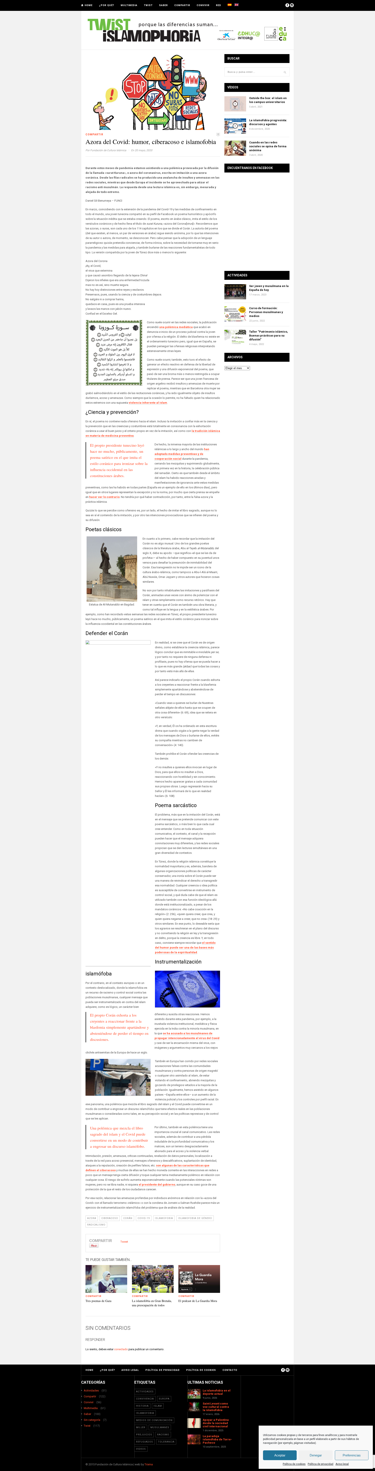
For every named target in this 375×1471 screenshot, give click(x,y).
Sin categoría (92, 1419)
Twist (148, 5)
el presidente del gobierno (157, 1184)
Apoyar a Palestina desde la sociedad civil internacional (216, 1423)
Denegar (316, 1455)
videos (141, 1449)
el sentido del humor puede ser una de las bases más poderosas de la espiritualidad (185, 947)
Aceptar (279, 1455)
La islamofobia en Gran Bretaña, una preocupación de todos (152, 1303)
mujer (140, 1427)
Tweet (124, 1241)
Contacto (229, 1370)
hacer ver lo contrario (104, 497)
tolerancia (166, 1441)
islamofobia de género (195, 1218)
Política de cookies (294, 1464)
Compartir (182, 5)
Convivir (203, 5)
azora (91, 1218)
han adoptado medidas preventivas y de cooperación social (182, 454)
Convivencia (145, 1398)
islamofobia (164, 1218)
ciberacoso (109, 1218)
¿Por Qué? (106, 5)
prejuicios (144, 1434)
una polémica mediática (176, 327)
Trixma (149, 1464)
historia (142, 1406)
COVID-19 (144, 1218)
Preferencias (352, 1455)
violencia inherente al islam (148, 402)
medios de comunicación (154, 1420)
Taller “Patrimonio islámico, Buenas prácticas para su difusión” (268, 335)
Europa (164, 1398)
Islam (158, 1406)
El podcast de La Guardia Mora (197, 1301)
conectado (121, 1349)
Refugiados (144, 1441)
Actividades (91, 1390)
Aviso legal (342, 1464)
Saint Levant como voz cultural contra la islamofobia (216, 1407)
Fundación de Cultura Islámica (108, 150)
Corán (127, 1218)
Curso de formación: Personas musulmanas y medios (266, 312)
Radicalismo (96, 1224)
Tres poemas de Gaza (98, 1301)
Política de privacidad (320, 1464)
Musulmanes (159, 1427)
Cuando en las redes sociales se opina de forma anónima (267, 146)
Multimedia (129, 5)
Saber (163, 5)
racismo (163, 1434)
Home (88, 5)
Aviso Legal (130, 1370)
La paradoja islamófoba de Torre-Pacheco (217, 1439)
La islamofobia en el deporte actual (216, 1392)
